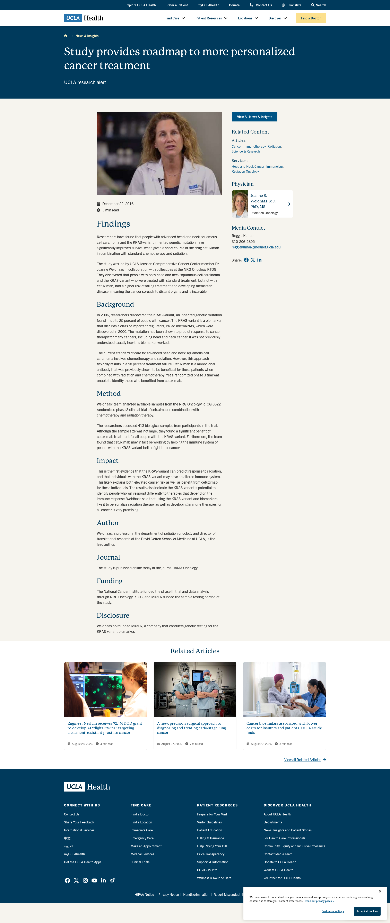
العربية (68, 846)
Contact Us (264, 5)
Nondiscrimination (196, 894)
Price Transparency (210, 854)
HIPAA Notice (144, 894)
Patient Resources (209, 18)
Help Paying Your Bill (212, 846)
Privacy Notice (168, 894)
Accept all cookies (367, 911)
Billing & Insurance (210, 838)
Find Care (172, 18)
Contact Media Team (278, 854)
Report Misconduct (227, 894)
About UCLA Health (277, 814)
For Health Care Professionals (284, 838)
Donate (234, 5)
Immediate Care (142, 830)
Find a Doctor (311, 18)
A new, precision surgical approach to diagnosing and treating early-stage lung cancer (191, 728)
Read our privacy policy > (319, 901)
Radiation (274, 146)
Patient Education (209, 830)
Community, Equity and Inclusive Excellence (294, 846)
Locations (245, 18)
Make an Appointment (146, 846)
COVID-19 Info (207, 870)
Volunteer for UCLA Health (282, 878)
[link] (246, 260)
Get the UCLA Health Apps (82, 862)
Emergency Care (142, 838)
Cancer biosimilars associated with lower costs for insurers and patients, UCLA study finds (284, 728)
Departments (273, 822)
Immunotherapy (255, 146)
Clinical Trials (140, 862)
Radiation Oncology (245, 171)
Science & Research (246, 151)
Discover (275, 18)
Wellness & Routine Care (214, 878)
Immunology (274, 166)
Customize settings (333, 911)
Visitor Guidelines (209, 822)
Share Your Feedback (79, 822)
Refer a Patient (177, 5)
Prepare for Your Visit (212, 814)
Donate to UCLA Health (280, 862)
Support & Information (212, 862)
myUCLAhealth (208, 5)
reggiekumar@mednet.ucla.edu (256, 247)
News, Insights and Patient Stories (288, 830)
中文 (67, 838)
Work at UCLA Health (278, 870)
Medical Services (142, 854)
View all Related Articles (302, 759)
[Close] (380, 891)
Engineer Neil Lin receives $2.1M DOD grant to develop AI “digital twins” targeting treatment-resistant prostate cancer (105, 728)
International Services (79, 830)
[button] (141, 5)
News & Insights (87, 36)
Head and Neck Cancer (248, 166)
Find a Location (141, 822)
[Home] (65, 35)
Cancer (237, 146)
